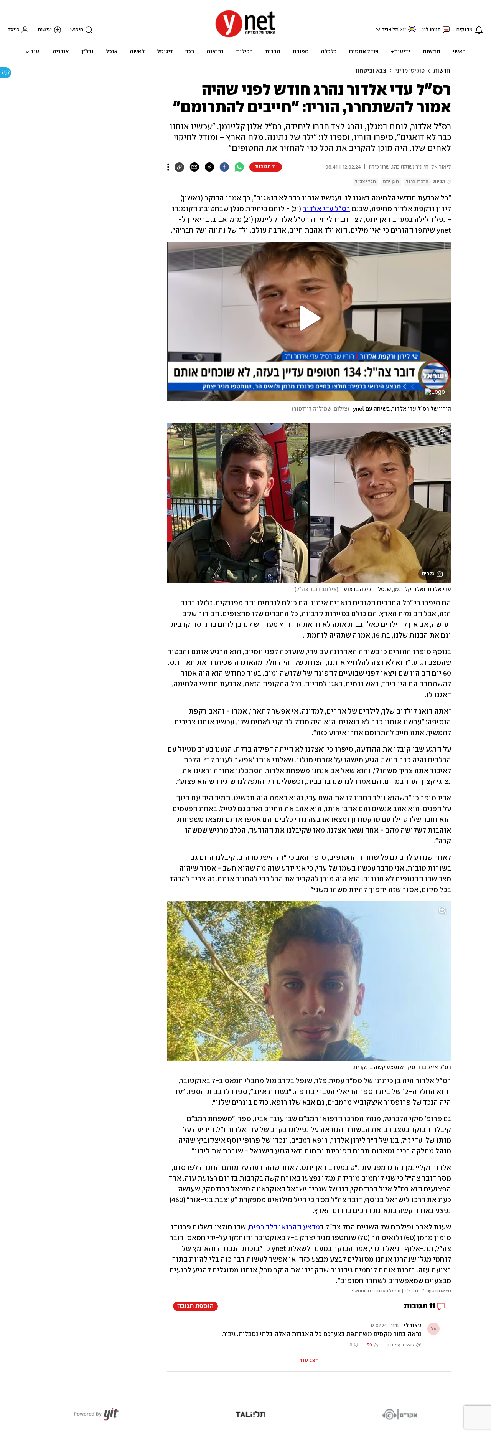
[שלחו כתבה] (194, 167)
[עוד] (168, 167)
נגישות (45, 30)
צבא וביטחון (370, 71)
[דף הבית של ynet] (245, 37)
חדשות (441, 71)
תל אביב (390, 30)
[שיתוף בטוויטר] (209, 167)
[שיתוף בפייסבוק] (224, 167)
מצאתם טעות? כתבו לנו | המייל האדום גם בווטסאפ (401, 1291)
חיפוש (76, 30)
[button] (377, 29)
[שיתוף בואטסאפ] (239, 167)
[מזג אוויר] (412, 32)
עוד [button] (35, 52)
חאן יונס (391, 182)
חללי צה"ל (365, 182)
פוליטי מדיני (410, 71)
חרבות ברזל (417, 182)
